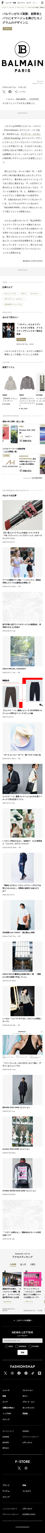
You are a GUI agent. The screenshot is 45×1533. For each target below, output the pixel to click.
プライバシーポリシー (30, 1437)
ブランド (6, 1485)
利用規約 (25, 1431)
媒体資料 (5, 1442)
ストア (28, 3)
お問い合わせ (27, 1442)
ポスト (25, 1396)
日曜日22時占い (8, 1408)
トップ (4, 7)
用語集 (25, 1413)
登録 (22, 1352)
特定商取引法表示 (29, 1514)
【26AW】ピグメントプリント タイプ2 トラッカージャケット (27, 401)
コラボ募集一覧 (10, 451)
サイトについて (8, 1431)
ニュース (9, 3)
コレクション (27, 1390)
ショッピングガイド (9, 1509)
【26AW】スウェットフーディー (10, 399)
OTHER (35, 1346)
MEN (11, 1346)
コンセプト (26, 1491)
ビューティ (21, 3)
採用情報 (5, 1437)
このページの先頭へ (24, 1320)
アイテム (6, 1491)
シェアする (22, 92)
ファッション (20, 7)
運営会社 (5, 1448)
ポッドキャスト (28, 1408)
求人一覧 (20, 421)
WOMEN (22, 1346)
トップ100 (6, 1413)
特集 (14, 3)
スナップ (6, 1419)
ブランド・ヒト (37, 3)
